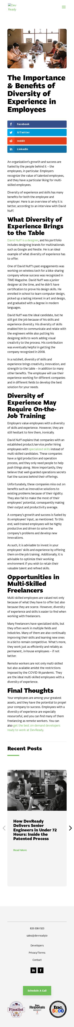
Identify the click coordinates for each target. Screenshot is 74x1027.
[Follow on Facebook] (40, 970)
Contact (37, 960)
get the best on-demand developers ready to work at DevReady (33, 727)
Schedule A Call (37, 990)
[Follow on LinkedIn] (33, 970)
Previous (4, 828)
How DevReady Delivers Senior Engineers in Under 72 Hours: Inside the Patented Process (35, 829)
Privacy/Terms (37, 952)
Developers (37, 945)
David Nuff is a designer (22, 240)
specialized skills (39, 449)
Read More (20, 850)
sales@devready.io (37, 935)
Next (69, 828)
